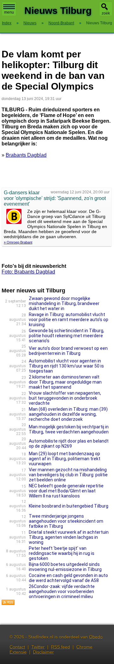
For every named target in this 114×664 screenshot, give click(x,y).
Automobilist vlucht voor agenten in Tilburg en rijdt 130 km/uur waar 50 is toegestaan (66, 365)
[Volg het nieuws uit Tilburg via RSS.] (8, 604)
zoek (106, 13)
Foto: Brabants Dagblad (28, 271)
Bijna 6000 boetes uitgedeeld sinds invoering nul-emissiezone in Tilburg (65, 567)
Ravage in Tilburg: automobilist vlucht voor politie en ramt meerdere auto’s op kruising (68, 319)
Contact (17, 646)
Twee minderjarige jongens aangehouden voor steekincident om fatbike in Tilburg (66, 521)
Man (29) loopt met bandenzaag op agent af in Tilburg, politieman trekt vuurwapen (64, 458)
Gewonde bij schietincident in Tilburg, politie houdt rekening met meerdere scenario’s (66, 335)
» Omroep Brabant (18, 242)
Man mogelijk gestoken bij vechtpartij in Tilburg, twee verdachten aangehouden (69, 429)
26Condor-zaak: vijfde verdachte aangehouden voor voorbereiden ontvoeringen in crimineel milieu (62, 591)
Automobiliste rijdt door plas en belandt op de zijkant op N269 (69, 443)
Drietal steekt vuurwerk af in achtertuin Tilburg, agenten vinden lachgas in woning (69, 537)
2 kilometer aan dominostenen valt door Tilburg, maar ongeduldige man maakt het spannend (65, 382)
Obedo (96, 636)
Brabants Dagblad (26, 155)
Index (6, 23)
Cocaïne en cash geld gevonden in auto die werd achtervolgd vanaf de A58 (68, 578)
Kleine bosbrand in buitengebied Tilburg (68, 505)
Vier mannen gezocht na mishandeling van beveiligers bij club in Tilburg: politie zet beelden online (68, 474)
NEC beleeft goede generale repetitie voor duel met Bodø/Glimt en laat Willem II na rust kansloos (66, 490)
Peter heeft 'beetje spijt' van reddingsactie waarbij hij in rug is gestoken (61, 553)
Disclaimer (43, 652)
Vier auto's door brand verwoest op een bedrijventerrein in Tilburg (68, 351)
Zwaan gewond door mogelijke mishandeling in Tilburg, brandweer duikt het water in (64, 303)
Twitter (38, 646)
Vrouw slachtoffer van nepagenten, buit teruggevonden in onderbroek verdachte (65, 398)
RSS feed (60, 646)
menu (9, 12)
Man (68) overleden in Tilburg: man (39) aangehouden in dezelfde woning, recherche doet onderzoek (68, 414)
